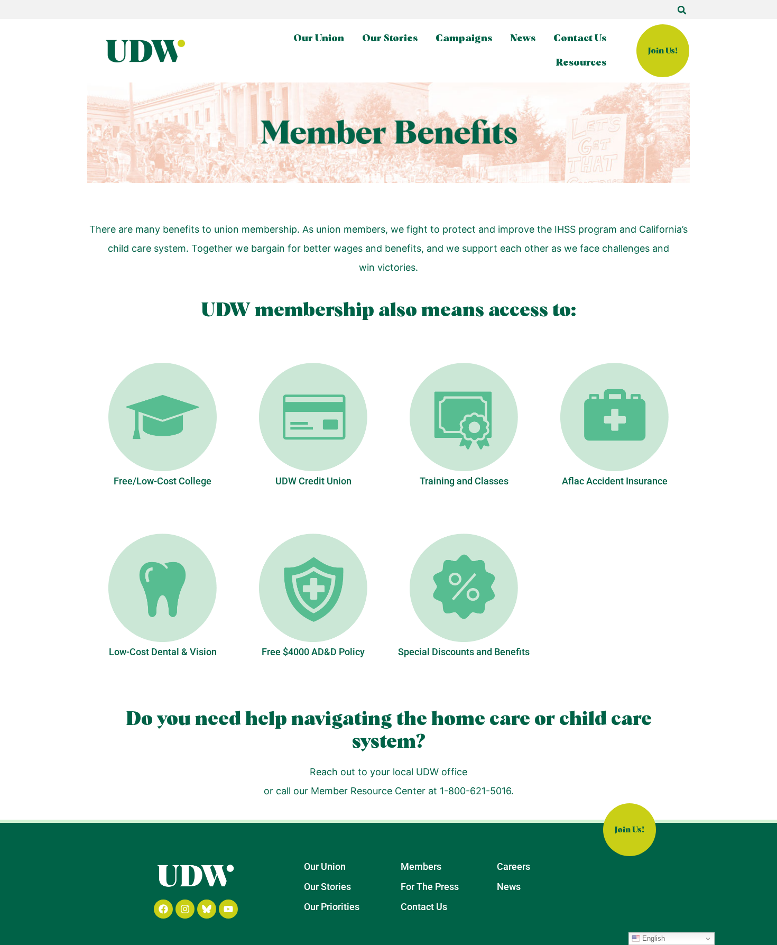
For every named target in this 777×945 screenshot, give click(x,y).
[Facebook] (163, 909)
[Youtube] (228, 909)
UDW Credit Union (313, 481)
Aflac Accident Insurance (615, 481)
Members (421, 866)
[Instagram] (185, 909)
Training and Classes (464, 481)
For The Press (430, 886)
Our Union (318, 38)
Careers (513, 866)
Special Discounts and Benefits (464, 651)
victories (396, 267)
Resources (581, 63)
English (652, 938)
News (522, 38)
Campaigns (464, 38)
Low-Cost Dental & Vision (163, 651)
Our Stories (390, 38)
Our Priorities (331, 906)
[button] (682, 10)
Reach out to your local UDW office (388, 771)
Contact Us (579, 38)
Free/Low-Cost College (162, 481)
